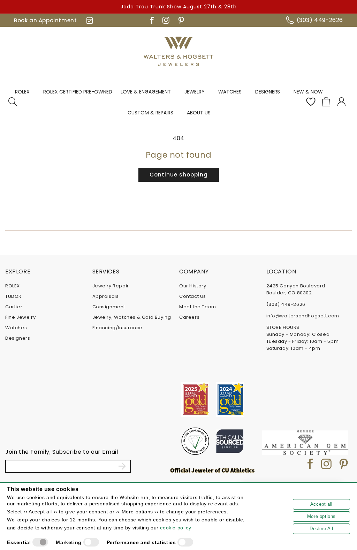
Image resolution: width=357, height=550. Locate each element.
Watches (16, 327)
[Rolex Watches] (322, 51)
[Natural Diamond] (195, 441)
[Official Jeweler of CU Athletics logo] (213, 470)
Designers (17, 338)
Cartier (13, 306)
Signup (122, 466)
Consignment (109, 306)
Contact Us (192, 296)
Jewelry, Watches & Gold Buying (131, 317)
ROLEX (12, 285)
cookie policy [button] (175, 527)
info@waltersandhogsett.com (303, 315)
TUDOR (13, 296)
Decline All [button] (321, 528)
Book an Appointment (45, 20)
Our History (192, 285)
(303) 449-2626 (320, 20)
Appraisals (105, 296)
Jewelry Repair (110, 285)
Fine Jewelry (20, 317)
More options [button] (321, 516)
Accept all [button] (321, 504)
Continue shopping (179, 174)
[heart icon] (310, 102)
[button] (25, 94)
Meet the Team (197, 306)
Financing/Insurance (117, 327)
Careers (189, 317)
